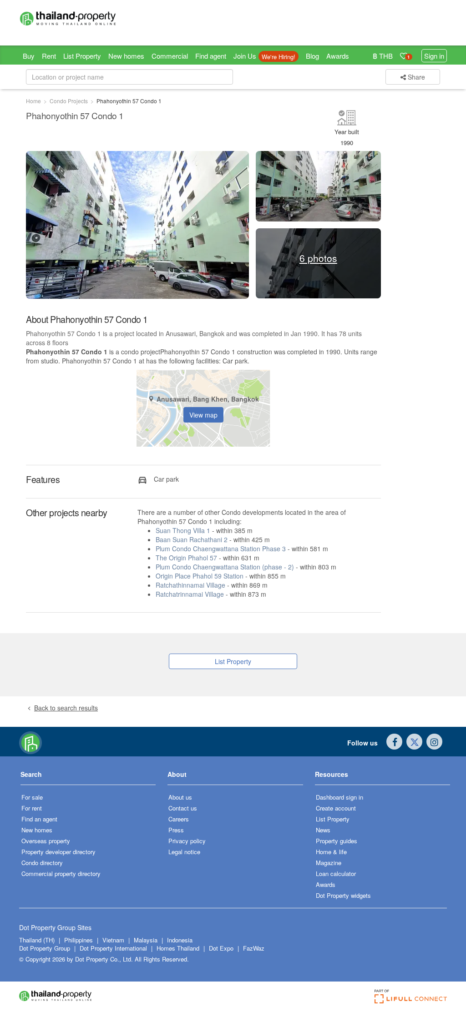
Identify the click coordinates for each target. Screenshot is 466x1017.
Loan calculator (336, 873)
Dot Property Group (44, 948)
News (323, 830)
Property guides (336, 840)
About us (180, 797)
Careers (178, 819)
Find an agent (39, 819)
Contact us (182, 808)
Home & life (331, 851)
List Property (82, 55)
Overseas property (45, 840)
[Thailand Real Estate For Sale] (30, 742)
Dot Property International (113, 948)
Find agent (210, 55)
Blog (312, 55)
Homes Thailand (178, 948)
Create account (336, 808)
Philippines (79, 940)
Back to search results (66, 707)
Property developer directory (58, 851)
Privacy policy (187, 840)
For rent (31, 808)
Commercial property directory (61, 873)
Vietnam (114, 940)
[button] (88, 777)
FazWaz (253, 948)
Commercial (170, 55)
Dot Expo (221, 948)
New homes (126, 55)
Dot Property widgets (343, 895)
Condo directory (42, 862)
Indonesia (179, 940)
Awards (337, 55)
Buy (29, 55)
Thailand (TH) (37, 940)
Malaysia (146, 940)
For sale (32, 797)
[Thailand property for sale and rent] (67, 18)
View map (203, 414)
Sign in (434, 55)
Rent (49, 55)
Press (176, 830)
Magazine (328, 862)
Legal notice (184, 851)
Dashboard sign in (339, 797)
